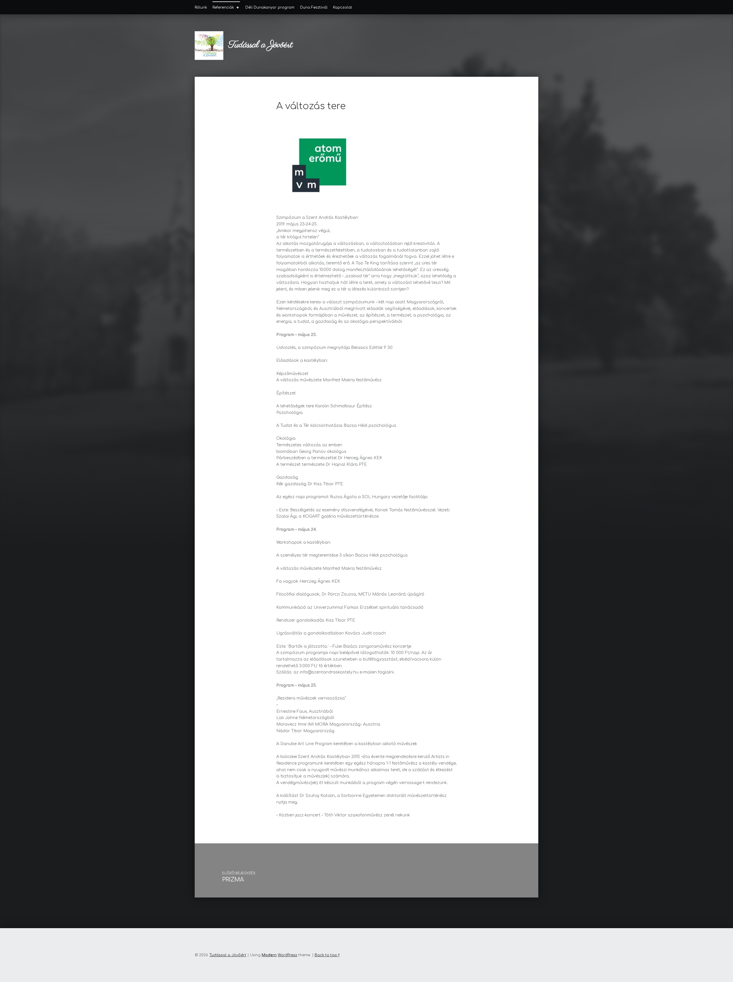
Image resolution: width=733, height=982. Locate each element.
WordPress (287, 955)
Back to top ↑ (327, 955)
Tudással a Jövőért (260, 45)
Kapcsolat (342, 7)
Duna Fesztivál (314, 7)
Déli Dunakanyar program (269, 7)
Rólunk (201, 7)
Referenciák (223, 7)
